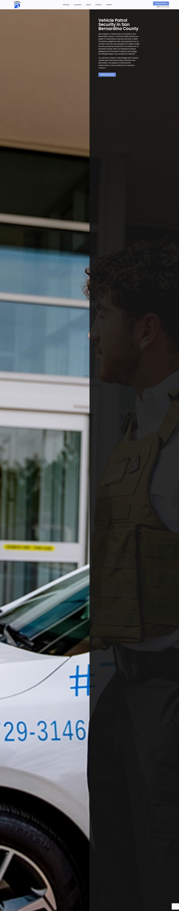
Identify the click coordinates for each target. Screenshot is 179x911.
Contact (109, 5)
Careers (98, 5)
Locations (77, 5)
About (88, 5)
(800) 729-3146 (162, 7)
